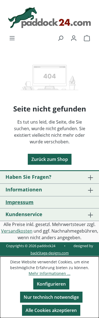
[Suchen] (60, 37)
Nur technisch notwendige (51, 297)
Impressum (20, 202)
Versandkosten (16, 231)
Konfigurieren (51, 284)
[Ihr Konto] (73, 37)
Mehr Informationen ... (49, 273)
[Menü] (12, 37)
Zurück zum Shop (49, 159)
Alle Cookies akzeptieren (51, 310)
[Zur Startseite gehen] (50, 17)
